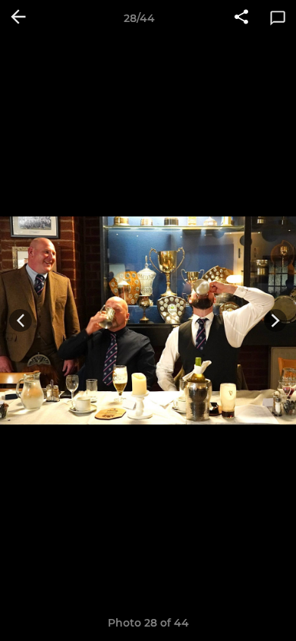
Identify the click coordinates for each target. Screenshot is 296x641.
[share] (241, 18)
